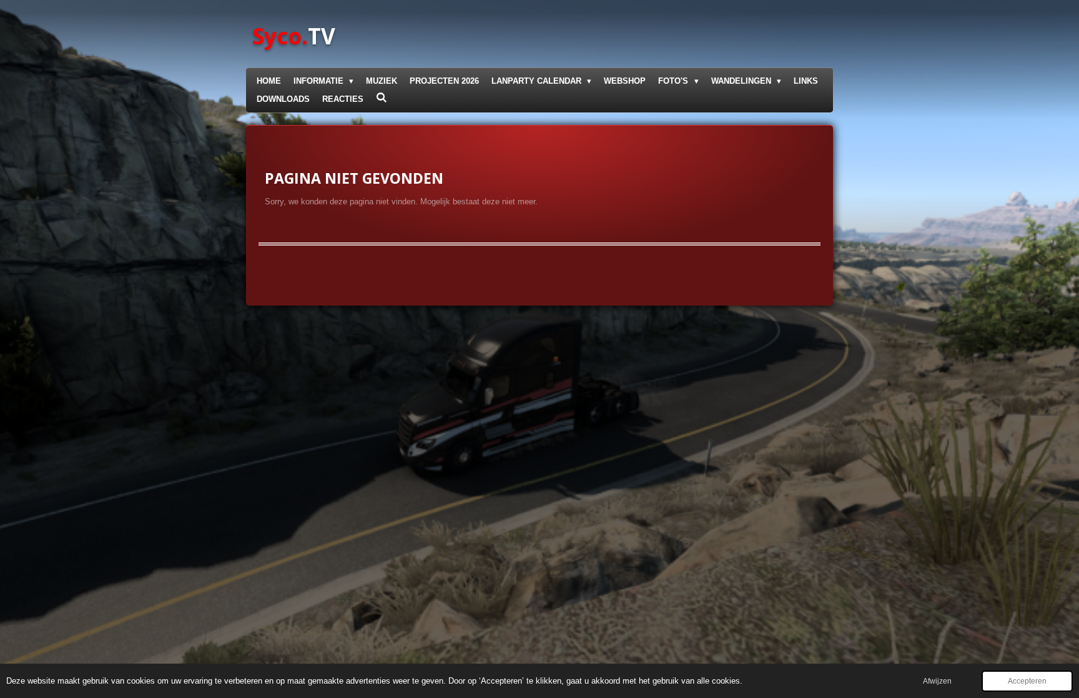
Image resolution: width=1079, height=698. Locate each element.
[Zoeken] (381, 98)
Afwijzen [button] (937, 681)
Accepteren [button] (1027, 681)
